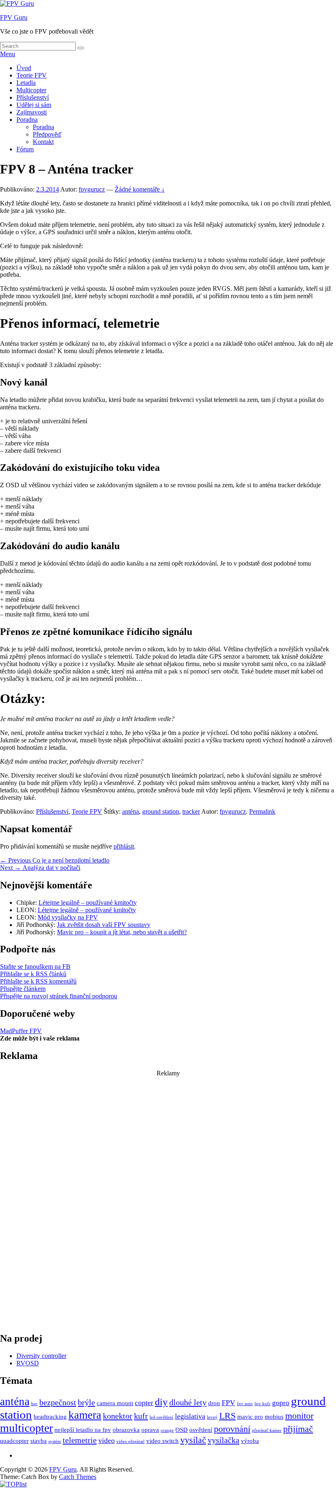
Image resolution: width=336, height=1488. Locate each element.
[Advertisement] (168, 1200)
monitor (299, 1415)
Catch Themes (77, 1476)
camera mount (115, 1403)
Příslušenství (32, 97)
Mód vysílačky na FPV (68, 917)
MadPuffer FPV (21, 1030)
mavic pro (250, 1416)
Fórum (25, 149)
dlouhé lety (188, 1402)
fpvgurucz (92, 189)
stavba (38, 1441)
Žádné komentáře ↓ (140, 189)
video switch (162, 1441)
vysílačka (223, 1440)
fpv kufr (262, 1403)
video (106, 1440)
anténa (130, 811)
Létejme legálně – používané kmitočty (88, 902)
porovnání (232, 1429)
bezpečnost (57, 1402)
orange (167, 1430)
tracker (191, 811)
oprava (150, 1429)
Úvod (23, 67)
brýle (86, 1402)
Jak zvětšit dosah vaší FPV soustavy (103, 924)
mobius (274, 1416)
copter (144, 1403)
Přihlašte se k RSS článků (33, 973)
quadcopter (14, 1441)
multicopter (26, 1428)
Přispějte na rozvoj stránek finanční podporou (58, 996)
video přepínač (130, 1441)
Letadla (26, 82)
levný (212, 1417)
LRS (227, 1415)
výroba (250, 1441)
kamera (84, 1415)
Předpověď (47, 134)
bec (34, 1403)
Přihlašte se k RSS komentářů (38, 981)
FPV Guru (13, 17)
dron (214, 1403)
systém (54, 1441)
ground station (160, 811)
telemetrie (80, 1440)
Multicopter (31, 90)
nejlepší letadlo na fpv (82, 1429)
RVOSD (27, 1363)
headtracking (50, 1416)
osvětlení (200, 1429)
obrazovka (126, 1429)
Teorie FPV (31, 75)
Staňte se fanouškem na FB (35, 966)
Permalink (262, 811)
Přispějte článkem (22, 988)
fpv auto (245, 1403)
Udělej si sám (33, 104)
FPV (228, 1403)
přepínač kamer (267, 1430)
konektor (117, 1415)
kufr (141, 1415)
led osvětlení (161, 1417)
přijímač (298, 1429)
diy (161, 1402)
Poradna (27, 119)
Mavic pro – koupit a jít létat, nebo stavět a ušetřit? (122, 932)
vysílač (193, 1440)
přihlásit (124, 846)
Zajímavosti (31, 112)
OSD (181, 1429)
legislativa (190, 1416)
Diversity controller (41, 1355)
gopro (280, 1403)
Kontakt (43, 141)
